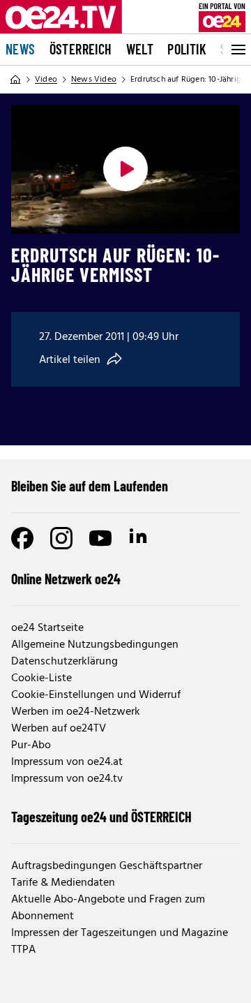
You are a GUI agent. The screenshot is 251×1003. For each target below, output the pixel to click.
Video (46, 79)
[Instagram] (61, 538)
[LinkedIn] (139, 538)
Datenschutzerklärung (64, 662)
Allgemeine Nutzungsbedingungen (94, 645)
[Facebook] (22, 538)
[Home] (15, 79)
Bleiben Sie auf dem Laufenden (89, 485)
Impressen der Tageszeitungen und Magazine (119, 933)
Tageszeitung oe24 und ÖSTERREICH (101, 816)
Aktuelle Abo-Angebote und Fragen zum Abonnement (108, 908)
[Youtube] (100, 538)
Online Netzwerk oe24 (66, 578)
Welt (140, 48)
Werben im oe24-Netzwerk (75, 712)
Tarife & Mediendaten (63, 883)
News (21, 48)
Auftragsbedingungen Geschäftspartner (106, 866)
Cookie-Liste (41, 678)
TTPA (23, 950)
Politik (186, 48)
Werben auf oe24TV (58, 729)
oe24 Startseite (47, 628)
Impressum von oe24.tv (67, 779)
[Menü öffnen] (237, 49)
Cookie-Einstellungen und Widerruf (96, 695)
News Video (93, 79)
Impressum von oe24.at (67, 762)
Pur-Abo (31, 745)
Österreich (81, 48)
